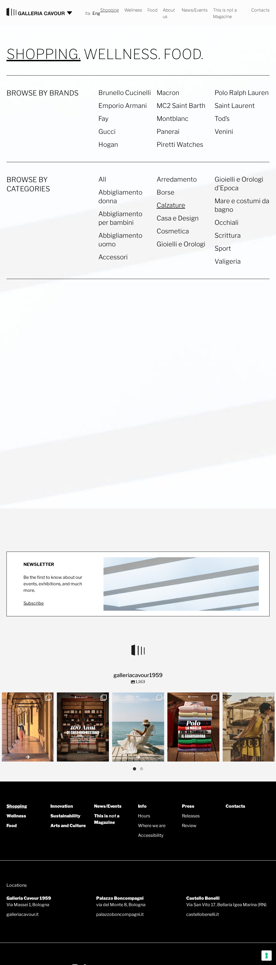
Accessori (113, 257)
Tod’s (222, 119)
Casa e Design (178, 218)
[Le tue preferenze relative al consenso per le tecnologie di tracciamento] (266, 955)
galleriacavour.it (22, 914)
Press (188, 806)
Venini (224, 131)
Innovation (61, 806)
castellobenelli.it (202, 914)
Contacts (260, 10)
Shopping (109, 10)
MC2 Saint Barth (181, 106)
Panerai (168, 131)
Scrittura (228, 235)
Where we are (151, 825)
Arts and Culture (68, 825)
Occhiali (227, 222)
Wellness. (122, 54)
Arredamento (177, 179)
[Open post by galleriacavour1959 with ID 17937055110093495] (138, 727)
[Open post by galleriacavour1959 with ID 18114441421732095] (249, 727)
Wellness (133, 10)
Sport (223, 248)
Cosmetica (173, 231)
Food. (183, 54)
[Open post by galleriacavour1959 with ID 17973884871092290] (83, 727)
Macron (168, 93)
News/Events (195, 10)
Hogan (108, 144)
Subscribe (33, 603)
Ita (87, 13)
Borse (165, 192)
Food (152, 10)
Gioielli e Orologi (181, 244)
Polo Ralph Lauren (242, 93)
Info (142, 806)
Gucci (107, 131)
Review (189, 825)
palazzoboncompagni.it (120, 914)
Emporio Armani (122, 106)
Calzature (171, 205)
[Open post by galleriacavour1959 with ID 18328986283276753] (193, 727)
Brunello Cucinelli (124, 93)
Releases (191, 815)
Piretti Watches (180, 144)
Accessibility (150, 835)
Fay (103, 119)
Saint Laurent (235, 106)
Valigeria (228, 261)
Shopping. (43, 54)
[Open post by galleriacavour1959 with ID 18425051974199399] (28, 727)
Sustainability (65, 815)
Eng (96, 13)
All (102, 179)
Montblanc (172, 119)
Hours (144, 815)
